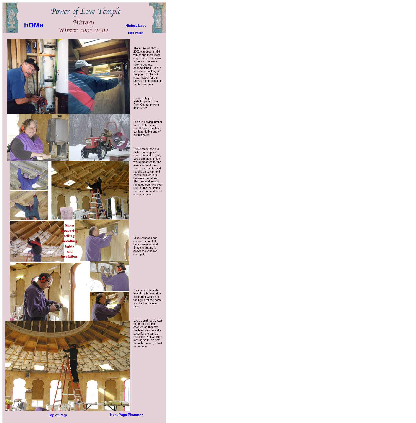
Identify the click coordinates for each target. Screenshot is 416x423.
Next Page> (135, 32)
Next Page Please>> (126, 415)
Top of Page (58, 415)
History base (135, 25)
